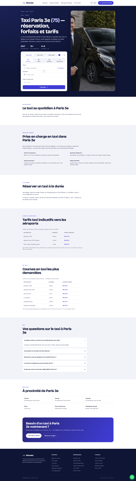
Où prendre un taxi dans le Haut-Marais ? (37, 351)
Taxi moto (54, 463)
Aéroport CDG (77, 460)
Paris (27, 11)
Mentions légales (99, 465)
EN (95, 3)
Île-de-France (76, 470)
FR (91, 3)
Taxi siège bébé (56, 470)
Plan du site (98, 468)
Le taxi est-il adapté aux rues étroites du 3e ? (38, 363)
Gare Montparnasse (78, 463)
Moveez (29, 3)
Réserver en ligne (50, 435)
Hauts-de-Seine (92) (78, 465)
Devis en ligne (98, 460)
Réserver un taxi (56, 458)
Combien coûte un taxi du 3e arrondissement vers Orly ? (42, 340)
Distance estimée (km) (28, 79)
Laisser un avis (99, 463)
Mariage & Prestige (66, 3)
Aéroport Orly (76, 458)
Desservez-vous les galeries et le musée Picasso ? (40, 357)
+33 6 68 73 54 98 (33, 435)
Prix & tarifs (77, 3)
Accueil (22, 11)
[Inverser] (43, 70)
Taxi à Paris (76, 468)
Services (44, 3)
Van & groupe (55, 465)
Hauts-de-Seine (54, 3)
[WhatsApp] (132, 477)
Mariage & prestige (57, 468)
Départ (24, 65)
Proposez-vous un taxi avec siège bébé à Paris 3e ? (40, 369)
